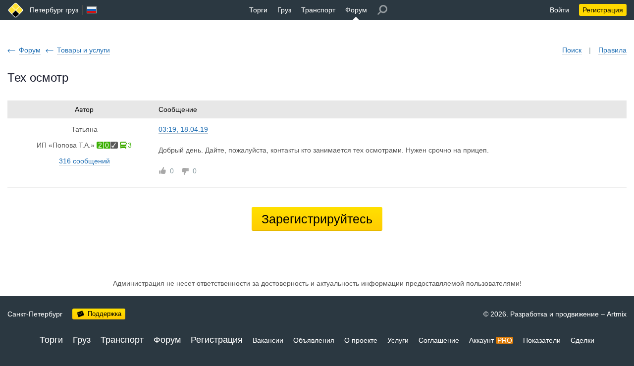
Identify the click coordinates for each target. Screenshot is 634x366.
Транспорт (318, 10)
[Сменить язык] (92, 10)
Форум (356, 10)
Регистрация (602, 10)
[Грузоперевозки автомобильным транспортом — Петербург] (15, 10)
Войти (559, 10)
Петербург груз (54, 10)
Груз (284, 10)
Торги (258, 10)
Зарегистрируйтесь (317, 219)
